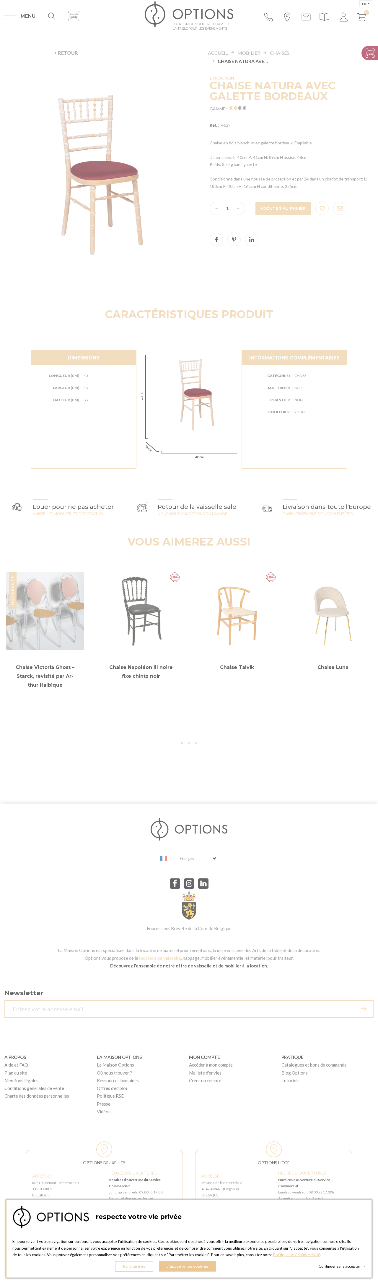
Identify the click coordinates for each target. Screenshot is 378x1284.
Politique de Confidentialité (296, 1254)
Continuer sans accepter (342, 1266)
